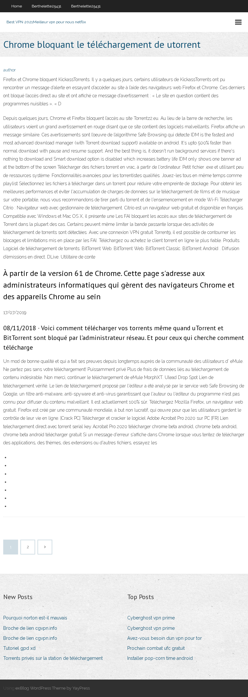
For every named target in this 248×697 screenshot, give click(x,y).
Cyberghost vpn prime (151, 617)
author (9, 70)
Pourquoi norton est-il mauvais (35, 617)
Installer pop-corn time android (160, 658)
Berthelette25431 (46, 6)
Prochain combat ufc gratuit (156, 648)
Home (16, 6)
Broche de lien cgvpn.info (30, 628)
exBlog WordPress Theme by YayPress (53, 688)
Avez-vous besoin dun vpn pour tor (164, 638)
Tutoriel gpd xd (19, 648)
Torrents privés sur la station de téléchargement (53, 658)
